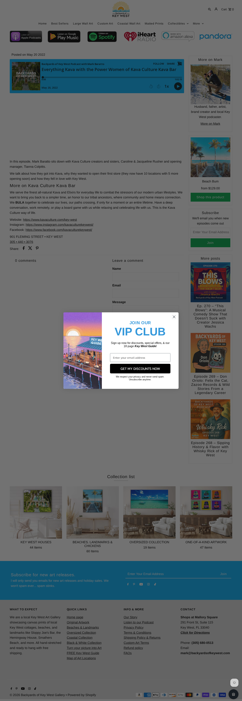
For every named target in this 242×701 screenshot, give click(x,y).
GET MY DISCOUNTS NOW (140, 368)
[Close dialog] (174, 317)
